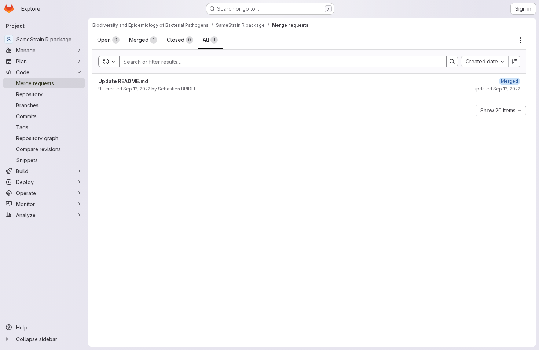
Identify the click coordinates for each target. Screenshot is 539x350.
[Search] (452, 61)
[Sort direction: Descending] (514, 61)
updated (497, 89)
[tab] (108, 40)
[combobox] (484, 61)
